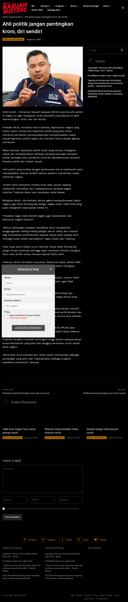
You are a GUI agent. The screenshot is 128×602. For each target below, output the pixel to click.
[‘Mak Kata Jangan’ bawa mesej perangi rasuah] (21, 417)
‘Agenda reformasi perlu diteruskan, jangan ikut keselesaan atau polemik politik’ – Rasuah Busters (105, 83)
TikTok (69, 540)
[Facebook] (24, 540)
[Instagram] (43, 540)
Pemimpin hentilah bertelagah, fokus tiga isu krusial (26, 393)
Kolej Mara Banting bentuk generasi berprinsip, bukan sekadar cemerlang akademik (105, 94)
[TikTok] (62, 540)
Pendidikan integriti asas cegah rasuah (106, 75)
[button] (123, 7)
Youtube (103, 540)
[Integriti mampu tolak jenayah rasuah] (106, 417)
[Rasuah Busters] (15, 8)
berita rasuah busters (12, 16)
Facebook (32, 540)
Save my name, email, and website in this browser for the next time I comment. (43, 509)
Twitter (85, 540)
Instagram (51, 540)
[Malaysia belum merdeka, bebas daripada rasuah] (64, 417)
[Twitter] (79, 540)
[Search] (122, 50)
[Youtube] (95, 540)
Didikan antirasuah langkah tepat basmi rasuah (104, 393)
